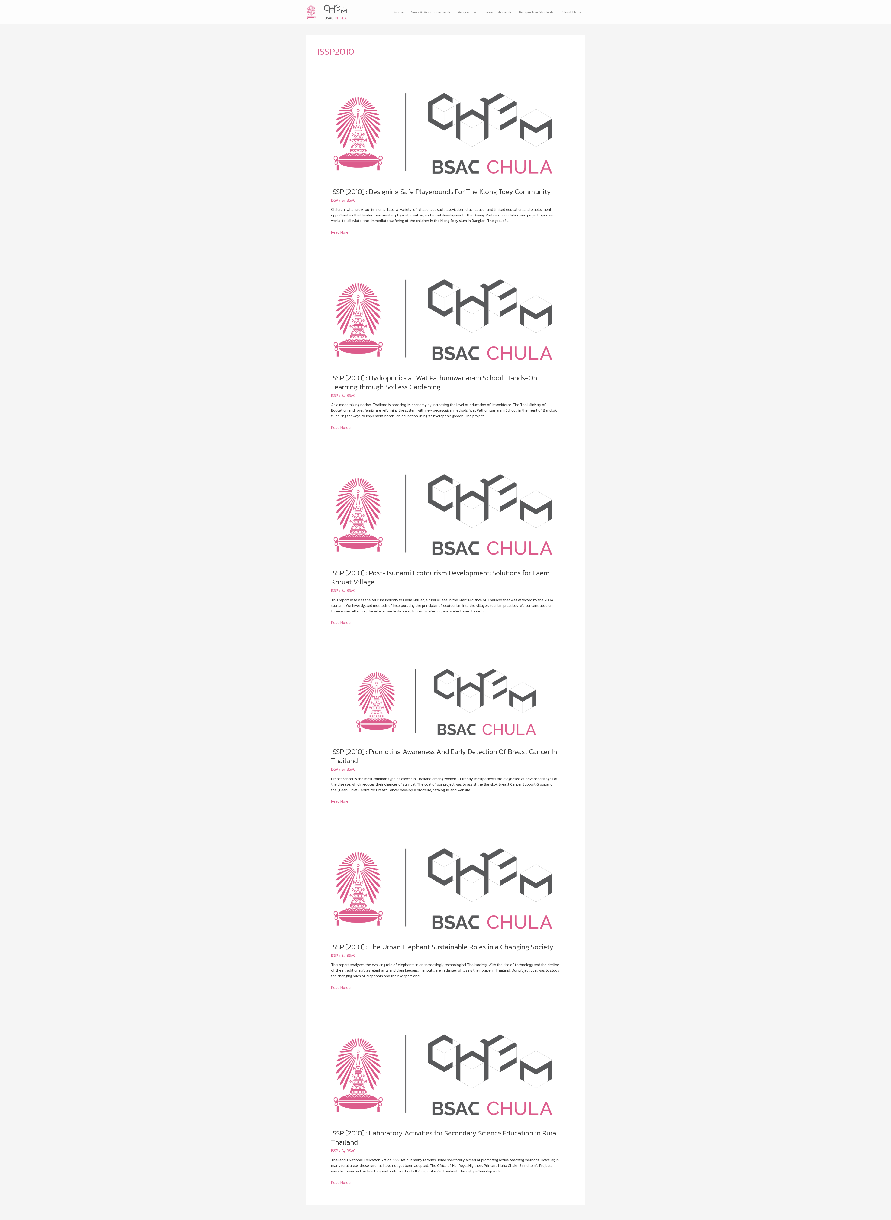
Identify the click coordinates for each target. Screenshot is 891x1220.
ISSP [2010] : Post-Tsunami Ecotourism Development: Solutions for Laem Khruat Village (440, 577)
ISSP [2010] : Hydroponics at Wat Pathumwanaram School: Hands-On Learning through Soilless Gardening (434, 382)
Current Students (498, 12)
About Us (568, 12)
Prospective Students (536, 12)
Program (464, 12)
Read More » (341, 232)
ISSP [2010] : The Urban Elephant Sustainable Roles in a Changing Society (442, 947)
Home (399, 12)
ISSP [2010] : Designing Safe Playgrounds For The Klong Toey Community (441, 191)
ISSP (334, 200)
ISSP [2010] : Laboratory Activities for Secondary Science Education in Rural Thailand (444, 1137)
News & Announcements (431, 12)
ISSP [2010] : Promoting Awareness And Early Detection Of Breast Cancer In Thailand (444, 756)
